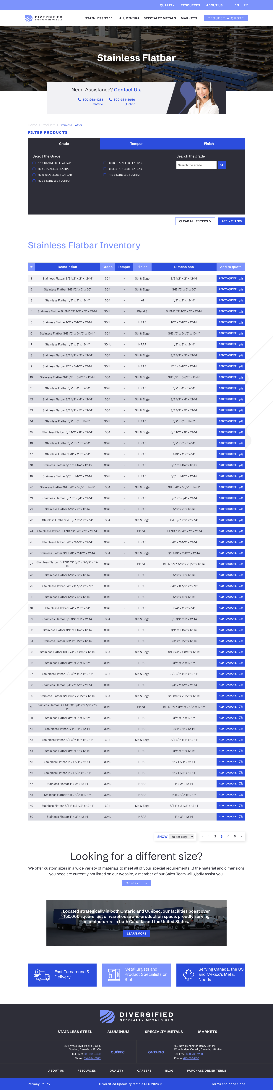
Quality (167, 5)
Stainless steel (75, 1031)
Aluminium (129, 18)
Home (32, 125)
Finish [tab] (209, 144)
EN (237, 5)
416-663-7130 (191, 1058)
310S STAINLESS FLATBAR (125, 162)
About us (56, 1070)
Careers (144, 1070)
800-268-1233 (92, 99)
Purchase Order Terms (207, 1070)
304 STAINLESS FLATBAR (54, 168)
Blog (169, 1070)
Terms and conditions (228, 1084)
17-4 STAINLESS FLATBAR (54, 162)
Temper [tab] (136, 144)
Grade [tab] (64, 144)
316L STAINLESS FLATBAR (125, 168)
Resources (190, 5)
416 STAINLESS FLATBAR (125, 174)
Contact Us (136, 883)
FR (245, 5)
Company (217, 16)
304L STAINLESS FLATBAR (55, 174)
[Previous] (203, 836)
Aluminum (118, 1031)
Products (48, 125)
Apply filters (232, 221)
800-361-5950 (124, 99)
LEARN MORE (136, 933)
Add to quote (228, 278)
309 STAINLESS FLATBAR (54, 180)
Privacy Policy (39, 1084)
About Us (214, 5)
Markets (189, 18)
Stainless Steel (99, 18)
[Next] (241, 836)
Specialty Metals (160, 18)
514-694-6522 (92, 1058)
